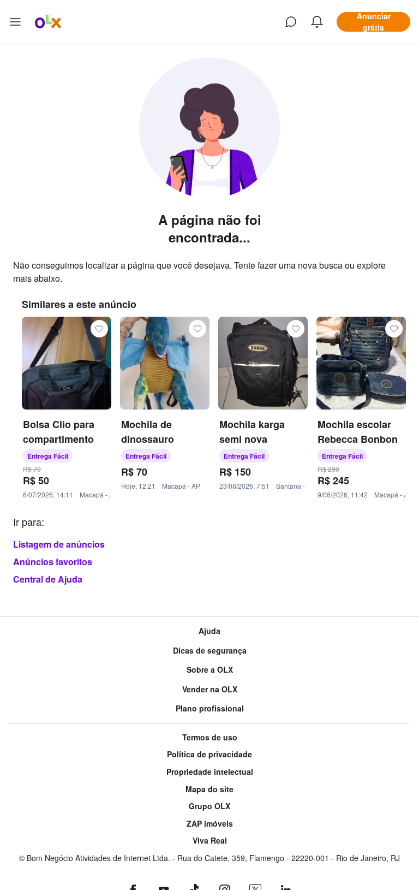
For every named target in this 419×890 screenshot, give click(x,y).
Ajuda (209, 631)
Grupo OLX (209, 806)
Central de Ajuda (47, 579)
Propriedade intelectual (209, 772)
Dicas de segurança (210, 650)
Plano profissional (210, 708)
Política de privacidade (209, 754)
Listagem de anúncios (59, 544)
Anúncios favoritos (52, 561)
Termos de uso (209, 737)
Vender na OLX (209, 689)
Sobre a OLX (210, 669)
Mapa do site (209, 789)
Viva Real (210, 840)
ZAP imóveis (210, 823)
